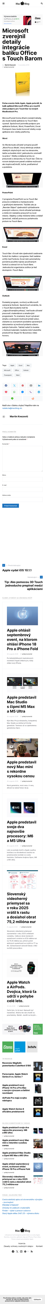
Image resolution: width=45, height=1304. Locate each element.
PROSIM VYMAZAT (10, 1205)
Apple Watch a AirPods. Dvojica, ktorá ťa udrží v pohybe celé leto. (21, 991)
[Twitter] (17, 1251)
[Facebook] (13, 1251)
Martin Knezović (10, 65)
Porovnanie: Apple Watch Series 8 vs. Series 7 (15, 1075)
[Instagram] (21, 1251)
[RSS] (32, 1251)
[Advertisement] (22, 535)
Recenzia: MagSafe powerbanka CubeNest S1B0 (16, 1064)
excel (20, 365)
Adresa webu (6, 495)
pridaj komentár (9, 67)
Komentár (6, 444)
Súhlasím (37, 1299)
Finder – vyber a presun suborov (16, 1210)
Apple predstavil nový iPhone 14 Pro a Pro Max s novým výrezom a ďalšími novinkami (16, 1089)
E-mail (4, 485)
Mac (28, 365)
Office (17, 370)
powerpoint (8, 375)
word (17, 375)
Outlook (25, 370)
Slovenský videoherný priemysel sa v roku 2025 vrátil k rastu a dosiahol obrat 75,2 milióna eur (21, 908)
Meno (4, 475)
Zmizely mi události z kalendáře (16, 1208)
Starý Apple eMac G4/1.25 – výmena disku (20, 1213)
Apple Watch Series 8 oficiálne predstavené (13, 1110)
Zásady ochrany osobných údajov (18, 1246)
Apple (12, 365)
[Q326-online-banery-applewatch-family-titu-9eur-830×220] (22, 1029)
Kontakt (39, 1246)
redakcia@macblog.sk (12, 408)
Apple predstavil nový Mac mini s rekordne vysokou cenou (21, 769)
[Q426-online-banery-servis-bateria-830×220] (22, 19)
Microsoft (7, 370)
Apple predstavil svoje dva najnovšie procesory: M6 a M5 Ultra (21, 831)
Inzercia (21, 1243)
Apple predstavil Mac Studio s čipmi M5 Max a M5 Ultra (21, 704)
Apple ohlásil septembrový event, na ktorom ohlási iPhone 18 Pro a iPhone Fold (22, 639)
